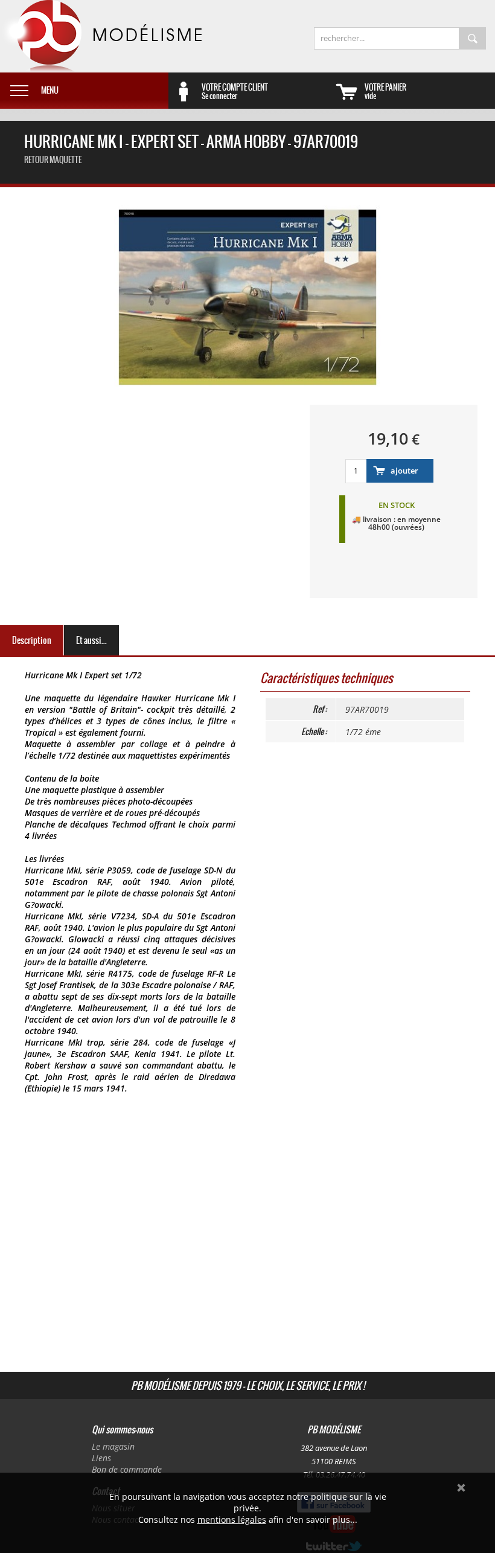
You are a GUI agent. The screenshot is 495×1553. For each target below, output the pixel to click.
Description (31, 640)
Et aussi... (91, 640)
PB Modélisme (101, 36)
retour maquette (52, 160)
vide (385, 91)
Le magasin (113, 1446)
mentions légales (231, 1519)
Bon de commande (127, 1469)
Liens (101, 1458)
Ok (461, 1488)
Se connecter (235, 91)
